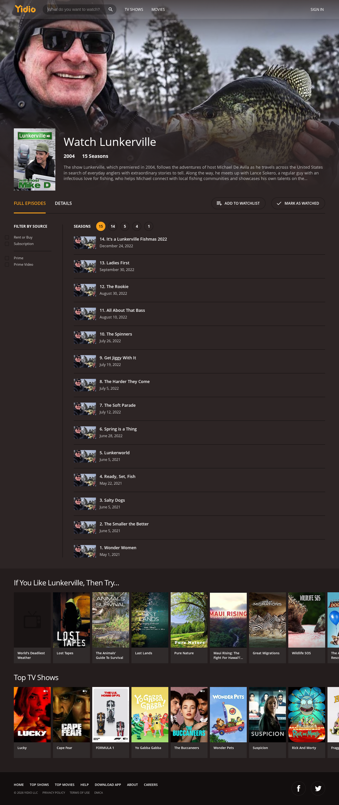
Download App (108, 784)
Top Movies (64, 784)
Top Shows (39, 784)
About (132, 784)
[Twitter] (318, 788)
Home (19, 784)
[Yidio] (25, 10)
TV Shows (134, 9)
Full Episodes (30, 203)
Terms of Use (80, 792)
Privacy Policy (53, 792)
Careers (151, 784)
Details (63, 203)
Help (84, 784)
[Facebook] (298, 788)
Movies (158, 9)
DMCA (98, 792)
